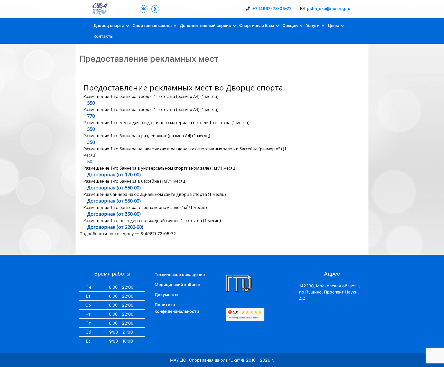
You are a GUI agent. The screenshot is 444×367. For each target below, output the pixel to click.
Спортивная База (256, 25)
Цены (333, 25)
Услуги (313, 25)
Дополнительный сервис (205, 25)
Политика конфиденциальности (177, 308)
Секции (290, 25)
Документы (166, 294)
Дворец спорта (109, 25)
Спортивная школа (152, 25)
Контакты (104, 36)
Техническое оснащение (180, 274)
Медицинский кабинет (178, 284)
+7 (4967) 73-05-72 (272, 8)
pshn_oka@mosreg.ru (328, 8)
